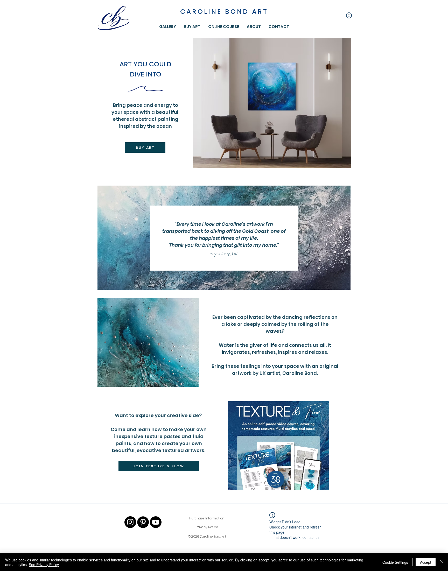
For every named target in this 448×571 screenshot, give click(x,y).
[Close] (442, 562)
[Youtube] (156, 522)
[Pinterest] (143, 522)
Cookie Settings (395, 562)
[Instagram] (130, 522)
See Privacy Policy (44, 564)
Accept (425, 562)
